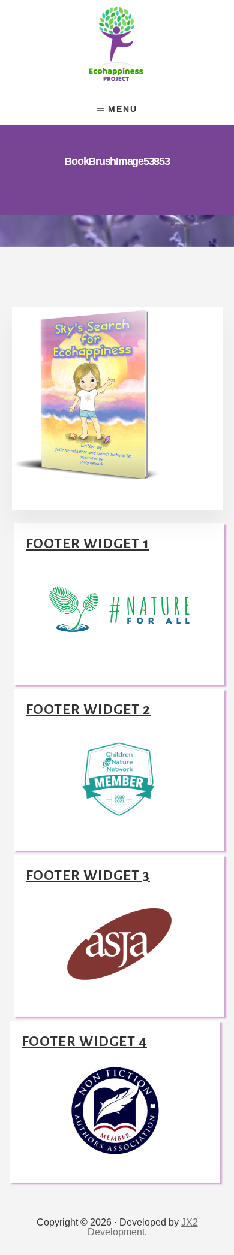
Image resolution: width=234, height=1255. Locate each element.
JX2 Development (143, 1227)
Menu (122, 109)
